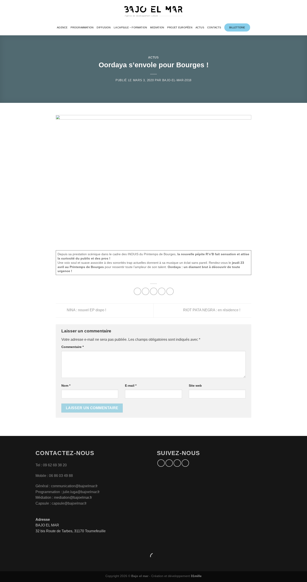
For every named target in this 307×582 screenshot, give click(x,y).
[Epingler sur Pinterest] (161, 291)
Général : (43, 486)
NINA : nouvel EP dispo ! (86, 310)
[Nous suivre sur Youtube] (185, 463)
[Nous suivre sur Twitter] (177, 463)
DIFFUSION (104, 27)
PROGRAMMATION (82, 27)
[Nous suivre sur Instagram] (169, 463)
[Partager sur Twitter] (145, 291)
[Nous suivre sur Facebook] (161, 463)
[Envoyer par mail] (153, 291)
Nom (65, 385)
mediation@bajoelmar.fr (73, 497)
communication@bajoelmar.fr (74, 486)
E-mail (130, 385)
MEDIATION (157, 27)
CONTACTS (214, 27)
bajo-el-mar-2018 (176, 80)
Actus (153, 57)
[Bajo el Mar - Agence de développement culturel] (154, 11)
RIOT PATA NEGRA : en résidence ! (212, 310)
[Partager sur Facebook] (137, 291)
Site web (195, 385)
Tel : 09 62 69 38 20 (51, 465)
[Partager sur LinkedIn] (170, 291)
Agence (62, 27)
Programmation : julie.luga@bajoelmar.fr (68, 492)
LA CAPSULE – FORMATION (130, 27)
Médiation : (44, 497)
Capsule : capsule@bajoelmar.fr (61, 503)
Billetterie (237, 27)
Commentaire (72, 347)
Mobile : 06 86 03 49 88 (54, 476)
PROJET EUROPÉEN (179, 27)
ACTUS (200, 27)
